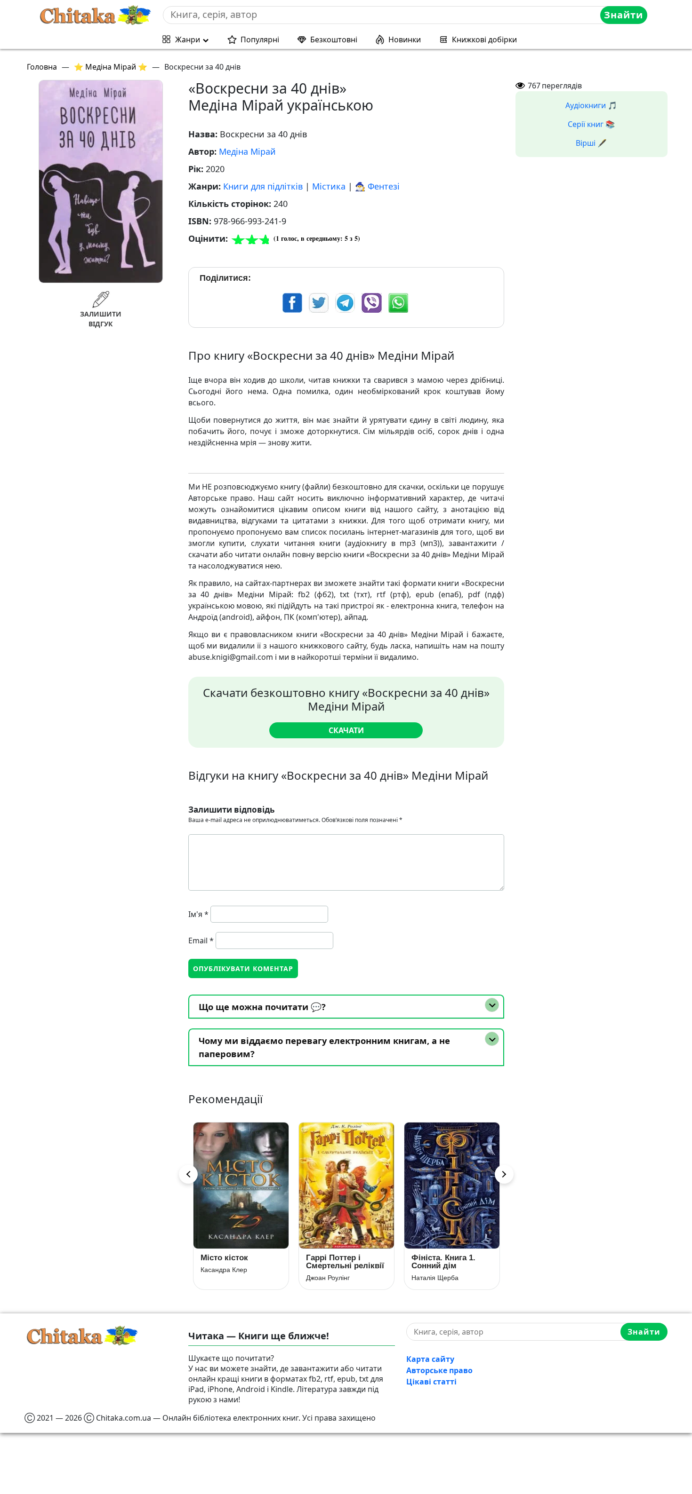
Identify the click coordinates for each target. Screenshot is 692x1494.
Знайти (623, 14)
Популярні (260, 39)
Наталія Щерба (329, 1277)
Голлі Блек (427, 1277)
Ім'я (198, 914)
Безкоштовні (333, 39)
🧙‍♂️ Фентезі (377, 186)
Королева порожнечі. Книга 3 (448, 1262)
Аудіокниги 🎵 (591, 105)
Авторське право (439, 1370)
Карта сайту (430, 1359)
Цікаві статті (431, 1381)
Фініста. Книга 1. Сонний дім (338, 1262)
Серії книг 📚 (591, 124)
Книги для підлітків (263, 186)
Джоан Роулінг (222, 1277)
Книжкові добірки (484, 39)
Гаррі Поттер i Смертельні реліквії (240, 1262)
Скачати (346, 730)
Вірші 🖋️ (591, 143)
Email (201, 940)
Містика (329, 186)
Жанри (187, 39)
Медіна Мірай (247, 151)
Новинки (404, 39)
